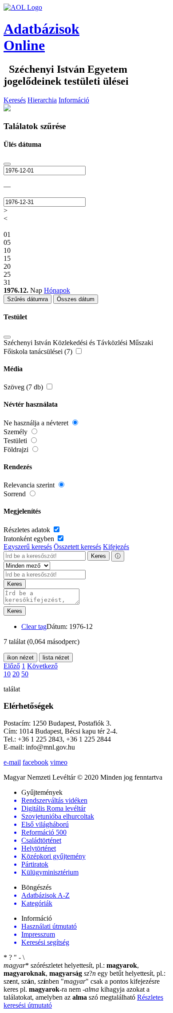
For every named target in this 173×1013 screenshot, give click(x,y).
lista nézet (56, 657)
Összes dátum (75, 299)
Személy (16, 432)
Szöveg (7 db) (24, 387)
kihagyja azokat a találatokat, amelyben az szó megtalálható (76, 993)
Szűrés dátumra (27, 299)
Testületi (16, 440)
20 (16, 674)
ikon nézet (20, 657)
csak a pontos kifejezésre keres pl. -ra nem (82, 985)
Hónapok (57, 290)
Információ (74, 100)
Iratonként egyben (30, 538)
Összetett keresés (77, 546)
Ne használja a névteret (37, 423)
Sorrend (16, 494)
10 (7, 674)
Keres (98, 556)
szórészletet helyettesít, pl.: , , (71, 969)
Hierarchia (42, 100)
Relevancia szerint (30, 485)
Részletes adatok (28, 530)
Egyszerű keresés (28, 546)
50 (24, 674)
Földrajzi (17, 449)
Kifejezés (116, 546)
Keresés (15, 100)
